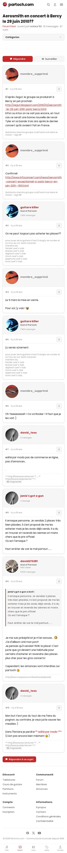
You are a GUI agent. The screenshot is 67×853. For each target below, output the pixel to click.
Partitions (8, 789)
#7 (7, 449)
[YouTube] (39, 833)
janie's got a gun (32, 496)
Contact (41, 812)
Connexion (9, 807)
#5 (7, 339)
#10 (7, 707)
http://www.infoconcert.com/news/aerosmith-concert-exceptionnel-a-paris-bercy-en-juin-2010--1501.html (33, 181)
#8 (7, 512)
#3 (7, 225)
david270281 (29, 561)
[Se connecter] (55, 4)
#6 (7, 406)
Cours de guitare (12, 784)
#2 (6, 165)
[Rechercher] (48, 5)
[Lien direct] (59, 89)
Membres (41, 784)
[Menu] (61, 5)
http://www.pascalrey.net (21, 476)
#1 (6, 89)
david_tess (28, 433)
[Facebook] (27, 833)
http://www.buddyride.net (18, 479)
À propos (41, 807)
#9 (7, 581)
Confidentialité (44, 821)
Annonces (42, 789)
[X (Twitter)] (33, 833)
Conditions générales (48, 816)
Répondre (19, 59)
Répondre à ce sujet (21, 759)
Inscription (8, 812)
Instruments (10, 793)
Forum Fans (9, 26)
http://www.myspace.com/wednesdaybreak (28, 677)
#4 (7, 292)
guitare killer (29, 207)
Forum (39, 779)
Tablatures (9, 779)
